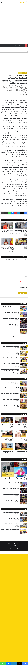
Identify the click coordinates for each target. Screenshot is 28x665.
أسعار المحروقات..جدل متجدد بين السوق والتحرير (10, 357)
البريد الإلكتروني (23, 282)
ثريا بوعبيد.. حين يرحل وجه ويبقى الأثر (12, 382)
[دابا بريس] (19, 2)
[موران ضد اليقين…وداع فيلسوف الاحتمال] (21, 433)
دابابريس (14, 543)
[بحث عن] (26, 2)
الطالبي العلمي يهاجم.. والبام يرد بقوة (12, 312)
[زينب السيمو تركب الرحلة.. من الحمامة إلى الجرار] (23, 308)
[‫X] (22, 213)
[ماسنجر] (12, 213)
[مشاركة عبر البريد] (6, 213)
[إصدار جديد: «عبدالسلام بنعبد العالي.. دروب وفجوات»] (7, 446)
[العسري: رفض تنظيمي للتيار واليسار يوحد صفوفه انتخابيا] (23, 365)
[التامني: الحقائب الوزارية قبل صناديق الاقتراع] (23, 331)
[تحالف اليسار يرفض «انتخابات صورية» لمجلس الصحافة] (23, 525)
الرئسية (20, 70)
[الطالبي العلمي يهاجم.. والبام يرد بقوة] (23, 314)
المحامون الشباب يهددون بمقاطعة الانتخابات (11, 324)
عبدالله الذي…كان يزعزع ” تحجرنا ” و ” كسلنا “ (11, 399)
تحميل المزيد (14, 336)
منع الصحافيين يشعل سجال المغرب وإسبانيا (11, 518)
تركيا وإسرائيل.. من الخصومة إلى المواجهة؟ (11, 512)
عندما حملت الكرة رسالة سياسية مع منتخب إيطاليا (10, 393)
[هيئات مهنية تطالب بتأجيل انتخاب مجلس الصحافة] (23, 531)
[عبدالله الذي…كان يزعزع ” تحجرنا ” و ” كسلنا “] (23, 401)
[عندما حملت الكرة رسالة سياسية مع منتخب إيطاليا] (23, 395)
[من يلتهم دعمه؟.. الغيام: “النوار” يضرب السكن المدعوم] (23, 353)
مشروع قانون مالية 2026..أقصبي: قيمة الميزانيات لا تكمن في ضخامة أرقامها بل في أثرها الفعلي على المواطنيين (10, 371)
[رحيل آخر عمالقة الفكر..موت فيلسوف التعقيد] (21, 446)
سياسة (20, 73)
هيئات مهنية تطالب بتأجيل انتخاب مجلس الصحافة (10, 529)
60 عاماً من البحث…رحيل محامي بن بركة (12, 387)
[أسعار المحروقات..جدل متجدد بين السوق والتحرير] (23, 359)
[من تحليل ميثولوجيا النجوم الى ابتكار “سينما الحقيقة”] (7, 433)
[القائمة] (1, 2)
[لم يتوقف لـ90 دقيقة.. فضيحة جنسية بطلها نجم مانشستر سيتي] (7, 225)
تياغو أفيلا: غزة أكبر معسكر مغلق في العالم (11, 346)
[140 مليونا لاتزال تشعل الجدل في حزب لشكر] (23, 320)
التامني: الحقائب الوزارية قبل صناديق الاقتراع (11, 329)
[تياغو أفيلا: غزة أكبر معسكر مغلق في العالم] (23, 348)
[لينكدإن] (18, 213)
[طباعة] (2, 213)
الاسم (25, 276)
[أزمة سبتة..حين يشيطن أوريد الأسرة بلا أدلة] (21, 420)
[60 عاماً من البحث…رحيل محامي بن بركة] (23, 389)
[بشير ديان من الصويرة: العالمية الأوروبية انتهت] (7, 420)
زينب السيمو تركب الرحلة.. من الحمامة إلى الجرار (10, 306)
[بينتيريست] (15, 213)
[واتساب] (9, 213)
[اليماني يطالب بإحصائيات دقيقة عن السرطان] (21, 241)
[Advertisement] (14, 24)
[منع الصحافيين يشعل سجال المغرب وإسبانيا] (23, 519)
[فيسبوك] (25, 213)
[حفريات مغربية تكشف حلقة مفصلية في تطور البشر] (23, 406)
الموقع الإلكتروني (23, 287)
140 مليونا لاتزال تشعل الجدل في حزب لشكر (16, 45)
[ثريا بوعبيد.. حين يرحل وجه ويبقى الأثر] (23, 383)
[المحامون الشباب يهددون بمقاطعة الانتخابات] (23, 325)
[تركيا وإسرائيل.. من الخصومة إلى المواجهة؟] (23, 514)
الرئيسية (24, 70)
